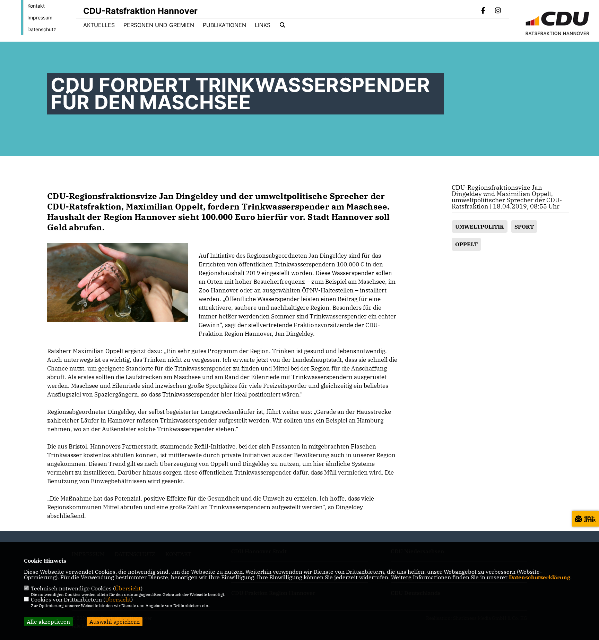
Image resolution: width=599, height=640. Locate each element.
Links (262, 25)
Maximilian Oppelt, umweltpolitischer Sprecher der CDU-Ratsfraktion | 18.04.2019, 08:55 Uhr (507, 200)
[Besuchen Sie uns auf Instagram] (498, 11)
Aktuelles (99, 25)
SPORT (524, 226)
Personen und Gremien (158, 25)
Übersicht (128, 588)
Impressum (39, 17)
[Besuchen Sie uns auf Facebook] (483, 11)
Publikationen (224, 25)
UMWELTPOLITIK (479, 226)
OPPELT (466, 244)
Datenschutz (41, 29)
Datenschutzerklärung (539, 577)
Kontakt (36, 6)
